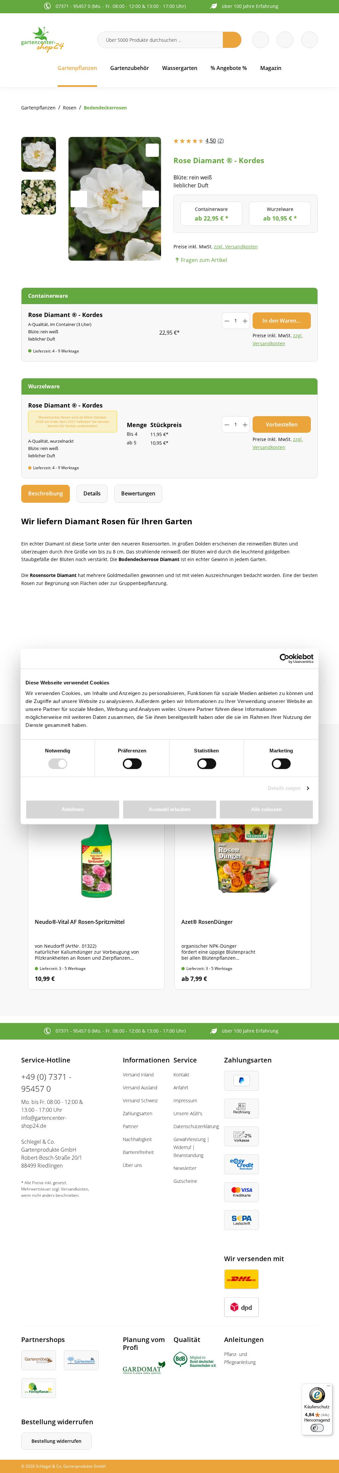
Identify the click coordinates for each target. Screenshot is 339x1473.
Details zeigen (284, 788)
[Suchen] (232, 40)
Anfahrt (180, 1087)
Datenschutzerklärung (196, 1126)
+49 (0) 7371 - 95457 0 (46, 1082)
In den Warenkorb (285, 320)
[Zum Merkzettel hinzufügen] (152, 150)
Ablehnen (73, 809)
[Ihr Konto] (309, 40)
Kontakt (181, 1074)
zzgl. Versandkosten (236, 246)
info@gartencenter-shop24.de (44, 1121)
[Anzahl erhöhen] (245, 320)
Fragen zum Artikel (204, 260)
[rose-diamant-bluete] (114, 199)
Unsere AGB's (187, 1113)
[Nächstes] (150, 199)
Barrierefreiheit (138, 1152)
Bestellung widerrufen (56, 1441)
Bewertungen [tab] (138, 493)
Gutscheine (185, 1181)
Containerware (211, 214)
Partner (130, 1126)
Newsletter (184, 1168)
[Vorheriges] (79, 199)
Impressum (185, 1100)
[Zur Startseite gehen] (55, 39)
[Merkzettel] (260, 40)
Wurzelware (280, 214)
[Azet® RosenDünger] (243, 890)
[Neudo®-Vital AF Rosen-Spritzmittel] (96, 890)
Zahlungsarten (137, 1113)
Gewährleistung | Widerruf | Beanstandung (191, 1147)
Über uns (132, 1165)
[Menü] (328, 1387)
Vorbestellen (282, 424)
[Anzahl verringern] (226, 320)
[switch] (132, 763)
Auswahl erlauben (169, 809)
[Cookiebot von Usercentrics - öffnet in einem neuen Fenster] (285, 659)
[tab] (45, 493)
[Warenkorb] (285, 40)
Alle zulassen (266, 809)
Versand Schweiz (140, 1100)
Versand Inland (138, 1074)
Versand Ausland (140, 1087)
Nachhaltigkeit (137, 1139)
